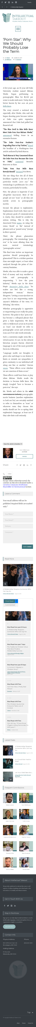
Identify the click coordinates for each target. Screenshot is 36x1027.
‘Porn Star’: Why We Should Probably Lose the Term (17, 45)
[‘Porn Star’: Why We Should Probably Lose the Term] (18, 72)
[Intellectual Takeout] (18, 20)
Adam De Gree (10, 821)
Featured (8, 593)
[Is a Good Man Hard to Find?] (8, 764)
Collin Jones (26, 821)
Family (25, 775)
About (18, 1023)
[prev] (5, 584)
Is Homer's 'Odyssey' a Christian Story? (15, 668)
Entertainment (14, 671)
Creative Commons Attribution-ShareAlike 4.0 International (15, 486)
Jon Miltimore (8, 59)
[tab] (11, 601)
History (23, 671)
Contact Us (30, 1023)
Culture (8, 58)
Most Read (9, 601)
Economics (9, 691)
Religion (22, 653)
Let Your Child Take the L (23, 772)
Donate (23, 1023)
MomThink (17, 776)
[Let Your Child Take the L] (8, 777)
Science (12, 593)
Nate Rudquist (26, 853)
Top (28, 1012)
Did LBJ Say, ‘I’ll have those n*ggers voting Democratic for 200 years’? (17, 725)
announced (7, 135)
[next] (30, 584)
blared (30, 145)
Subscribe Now (9, 926)
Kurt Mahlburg (26, 805)
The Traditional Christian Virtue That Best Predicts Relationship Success (17, 649)
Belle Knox (7, 106)
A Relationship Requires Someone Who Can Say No (18, 7)
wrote (5, 368)
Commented (10, 605)
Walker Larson (10, 805)
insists (19, 223)
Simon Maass (10, 869)
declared (19, 171)
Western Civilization (15, 672)
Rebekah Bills (10, 853)
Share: (6, 465)
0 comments (18, 59)
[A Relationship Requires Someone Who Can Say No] (18, 575)
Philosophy (17, 653)
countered (19, 161)
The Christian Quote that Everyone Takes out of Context (15, 706)
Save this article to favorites (12, 444)
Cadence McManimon (10, 837)
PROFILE (24, 456)
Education (21, 775)
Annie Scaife (26, 869)
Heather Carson (26, 837)
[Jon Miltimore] (8, 453)
